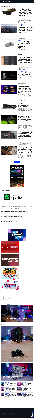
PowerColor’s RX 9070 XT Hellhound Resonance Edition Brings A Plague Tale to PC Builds (25, 12)
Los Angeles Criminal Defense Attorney (7, 297)
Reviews (18, 317)
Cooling (6, 382)
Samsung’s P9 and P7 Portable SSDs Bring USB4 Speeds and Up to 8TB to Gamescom (25, 150)
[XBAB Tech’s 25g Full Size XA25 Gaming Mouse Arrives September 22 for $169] (9, 44)
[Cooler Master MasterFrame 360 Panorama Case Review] (2, 394)
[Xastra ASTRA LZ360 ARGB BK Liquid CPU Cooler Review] (19, 394)
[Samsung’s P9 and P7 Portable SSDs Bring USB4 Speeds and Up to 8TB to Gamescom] (9, 150)
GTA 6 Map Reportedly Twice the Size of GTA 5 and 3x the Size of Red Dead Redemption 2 (25, 29)
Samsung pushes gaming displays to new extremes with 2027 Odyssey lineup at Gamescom (25, 90)
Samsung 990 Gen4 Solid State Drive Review (26, 384)
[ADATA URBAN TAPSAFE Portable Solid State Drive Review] (2, 389)
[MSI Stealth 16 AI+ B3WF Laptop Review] (19, 389)
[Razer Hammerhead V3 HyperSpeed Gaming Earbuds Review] (17, 353)
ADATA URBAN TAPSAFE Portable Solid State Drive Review (10, 389)
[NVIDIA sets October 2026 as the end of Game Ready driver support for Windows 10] (9, 119)
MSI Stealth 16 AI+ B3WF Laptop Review (26, 389)
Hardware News (22, 40)
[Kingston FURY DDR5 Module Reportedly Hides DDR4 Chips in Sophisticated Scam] (9, 60)
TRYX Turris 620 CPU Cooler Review (10, 384)
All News (19, 24)
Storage (25, 382)
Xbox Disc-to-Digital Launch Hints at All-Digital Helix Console (25, 74)
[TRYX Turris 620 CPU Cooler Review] (2, 384)
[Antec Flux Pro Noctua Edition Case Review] (17, 335)
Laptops (22, 387)
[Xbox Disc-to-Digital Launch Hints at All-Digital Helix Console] (9, 75)
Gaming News (21, 24)
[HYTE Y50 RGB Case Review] (17, 313)
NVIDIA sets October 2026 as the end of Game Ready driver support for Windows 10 (25, 119)
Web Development (4, 299)
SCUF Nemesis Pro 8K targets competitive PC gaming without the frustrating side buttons (25, 135)
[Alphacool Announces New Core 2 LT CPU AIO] (9, 106)
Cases (16, 317)
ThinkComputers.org (7, 1)
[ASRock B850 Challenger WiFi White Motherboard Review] (17, 372)
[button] (1, 1)
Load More (17, 162)
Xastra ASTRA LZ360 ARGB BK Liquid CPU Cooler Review (27, 395)
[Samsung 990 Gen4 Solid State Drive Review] (19, 384)
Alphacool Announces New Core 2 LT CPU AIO (24, 105)
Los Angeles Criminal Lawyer (5, 298)
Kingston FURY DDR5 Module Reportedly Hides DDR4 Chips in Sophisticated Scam (25, 60)
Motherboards (4, 375)
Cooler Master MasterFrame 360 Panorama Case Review (10, 395)
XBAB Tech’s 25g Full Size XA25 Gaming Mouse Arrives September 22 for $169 (25, 45)
